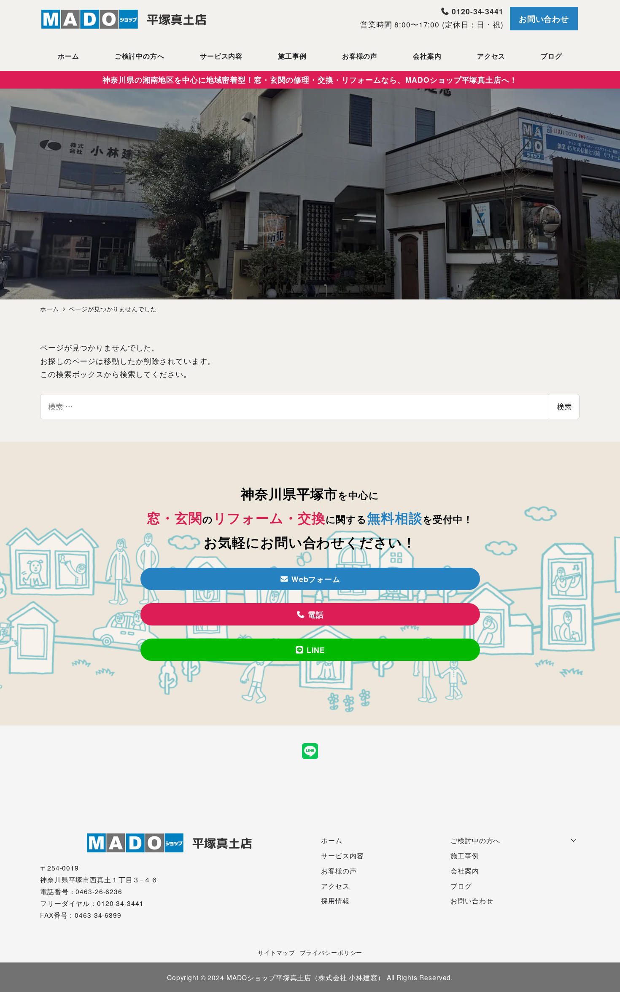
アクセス (335, 885)
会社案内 (464, 870)
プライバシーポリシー (331, 952)
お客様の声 (338, 870)
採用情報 (335, 900)
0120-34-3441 (476, 11)
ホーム (331, 840)
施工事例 (464, 855)
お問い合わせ (544, 18)
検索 (564, 406)
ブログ (461, 885)
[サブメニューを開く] (573, 839)
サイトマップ (276, 952)
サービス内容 (342, 855)
